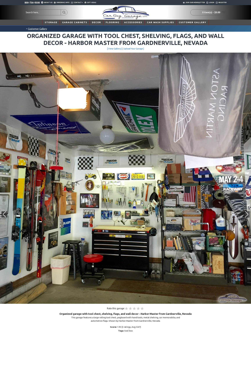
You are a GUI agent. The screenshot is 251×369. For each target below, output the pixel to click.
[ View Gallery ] (114, 48)
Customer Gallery (37, 28)
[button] (247, 214)
